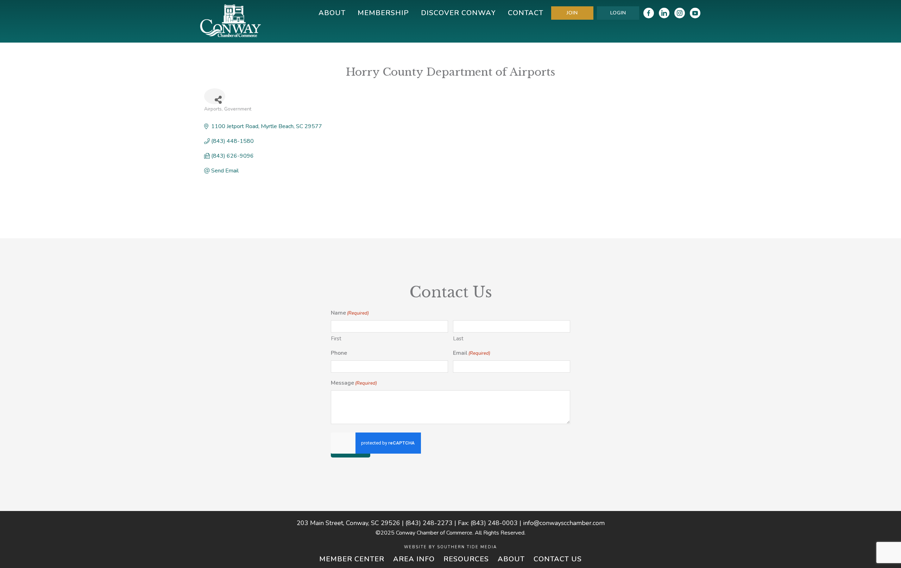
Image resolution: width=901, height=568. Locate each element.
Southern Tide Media (467, 547)
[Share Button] (214, 96)
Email (471, 353)
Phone (339, 353)
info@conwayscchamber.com (564, 523)
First (336, 338)
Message (354, 383)
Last (458, 338)
